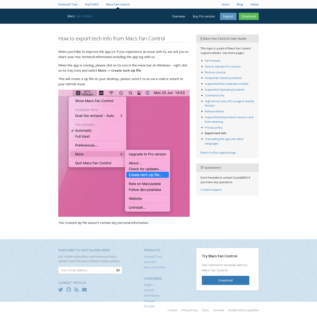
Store (225, 4)
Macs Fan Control (118, 4)
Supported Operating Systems (225, 89)
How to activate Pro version (223, 66)
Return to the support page (218, 152)
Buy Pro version (204, 16)
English (148, 285)
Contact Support (211, 190)
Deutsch (149, 290)
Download (249, 16)
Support (228, 16)
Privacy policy (214, 127)
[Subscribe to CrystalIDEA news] (85, 289)
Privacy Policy (190, 310)
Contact (172, 310)
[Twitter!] (61, 289)
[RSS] (77, 289)
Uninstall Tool (67, 4)
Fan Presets (212, 61)
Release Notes (214, 111)
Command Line (214, 95)
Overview (178, 16)
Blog (240, 4)
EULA (205, 310)
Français (149, 301)
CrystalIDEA (252, 310)
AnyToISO (92, 4)
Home (255, 4)
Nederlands (151, 295)
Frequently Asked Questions (223, 78)
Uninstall (218, 310)
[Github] (69, 289)
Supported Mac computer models (226, 84)
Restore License (215, 72)
